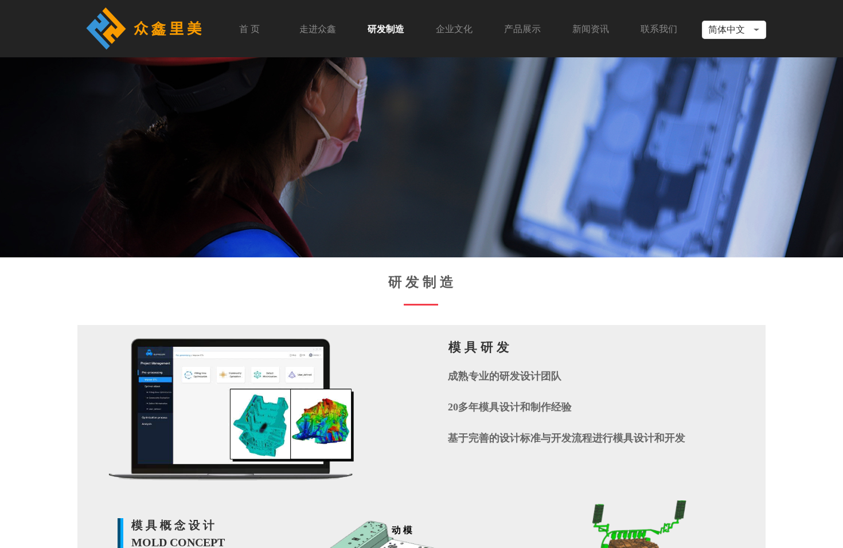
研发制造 (386, 29)
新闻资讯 (590, 29)
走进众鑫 (317, 29)
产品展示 (522, 29)
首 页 (249, 29)
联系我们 (659, 29)
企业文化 (454, 29)
